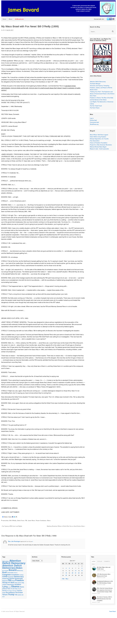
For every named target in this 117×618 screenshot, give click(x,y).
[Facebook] (110, 19)
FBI (26, 520)
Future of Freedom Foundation (98, 143)
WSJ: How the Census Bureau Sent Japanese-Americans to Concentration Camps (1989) (105, 590)
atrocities (6, 520)
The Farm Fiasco (94, 108)
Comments (107, 561)
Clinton (15, 572)
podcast (4, 589)
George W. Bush (8, 582)
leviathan (18, 584)
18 (66, 573)
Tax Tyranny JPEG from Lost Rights (12, 526)
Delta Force (20, 520)
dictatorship (5, 578)
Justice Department (8, 584)
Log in (92, 118)
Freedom (19, 580)
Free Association (94, 141)
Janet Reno (31, 520)
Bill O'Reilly (12, 520)
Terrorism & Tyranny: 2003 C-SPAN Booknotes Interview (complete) (104, 598)
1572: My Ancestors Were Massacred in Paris (103, 575)
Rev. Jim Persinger (14, 541)
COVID (4, 576)
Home (4, 19)
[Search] (113, 31)
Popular (99, 561)
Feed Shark (112, 611)
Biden (19, 567)
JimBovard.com (19, 19)
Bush (4, 572)
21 (75, 573)
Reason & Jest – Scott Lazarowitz (99, 149)
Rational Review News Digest (98, 147)
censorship (10, 572)
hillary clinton (18, 582)
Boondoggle (5, 570)
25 (66, 575)
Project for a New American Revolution (101, 145)
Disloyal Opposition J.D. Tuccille (99, 139)
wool (3, 596)
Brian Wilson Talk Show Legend (99, 135)
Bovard (12, 570)
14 (75, 570)
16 (82, 570)
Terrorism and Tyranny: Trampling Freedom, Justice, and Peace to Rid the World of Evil (101, 87)
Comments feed (94, 122)
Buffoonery (20, 570)
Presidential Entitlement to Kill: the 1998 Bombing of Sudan (105, 582)
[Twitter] (108, 19)
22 (78, 573)
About (10, 19)
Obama (15, 586)
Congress (6, 574)
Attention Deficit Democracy (98, 81)
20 (72, 573)
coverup (21, 575)
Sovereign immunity (12, 590)
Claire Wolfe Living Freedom (98, 137)
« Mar (63, 579)
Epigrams (4, 580)
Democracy (19, 576)
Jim (4, 30)
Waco (49, 520)
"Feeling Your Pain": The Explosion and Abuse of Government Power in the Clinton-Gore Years (102, 94)
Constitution (15, 575)
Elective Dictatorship (16, 579)
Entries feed (93, 120)
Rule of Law (11, 589)
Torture (5, 594)
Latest (94, 561)
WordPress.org (94, 124)
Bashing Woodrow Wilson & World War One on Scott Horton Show (66, 526)
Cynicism (11, 577)
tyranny (19, 595)
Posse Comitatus (41, 520)
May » (67, 579)
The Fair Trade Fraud (96, 106)
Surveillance (10, 592)
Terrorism (19, 592)
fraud (13, 580)
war (22, 594)
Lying (5, 586)
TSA (16, 595)
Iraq (23, 582)
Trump (11, 594)
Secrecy (4, 590)
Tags (93, 564)
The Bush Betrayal (95, 83)
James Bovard (23, 10)
